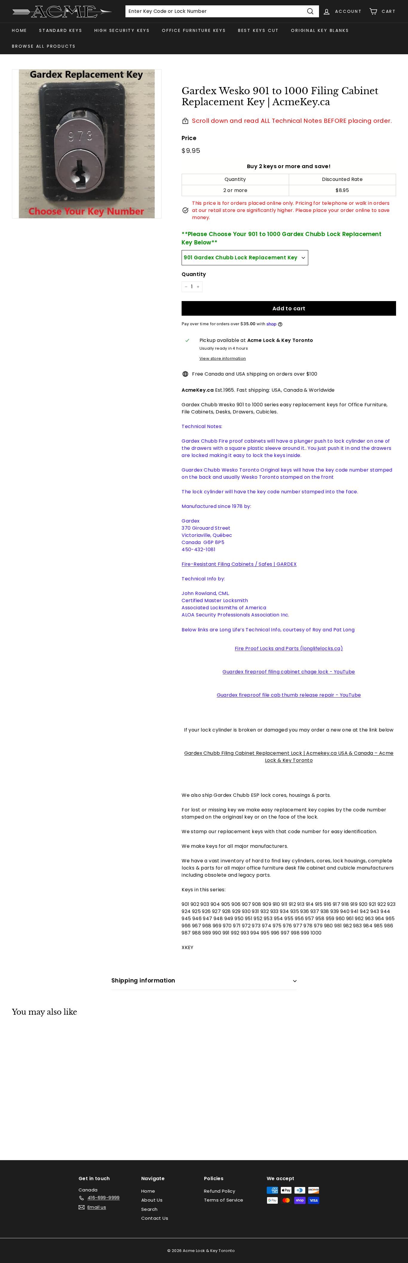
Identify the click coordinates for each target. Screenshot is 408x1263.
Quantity (194, 274)
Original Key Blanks (320, 30)
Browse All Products (44, 46)
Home (19, 30)
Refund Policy (219, 1191)
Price (189, 138)
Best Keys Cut (258, 30)
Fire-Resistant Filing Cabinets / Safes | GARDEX (239, 564)
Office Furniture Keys (194, 30)
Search (149, 1209)
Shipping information (143, 981)
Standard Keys (60, 30)
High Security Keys (122, 30)
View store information (223, 358)
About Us (151, 1200)
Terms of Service (223, 1200)
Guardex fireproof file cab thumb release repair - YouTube (289, 695)
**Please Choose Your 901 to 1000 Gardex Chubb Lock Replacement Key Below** (281, 238)
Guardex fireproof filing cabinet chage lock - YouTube (289, 671)
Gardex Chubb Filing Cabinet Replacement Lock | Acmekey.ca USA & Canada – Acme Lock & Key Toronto (289, 757)
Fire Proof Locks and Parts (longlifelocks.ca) (289, 648)
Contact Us (154, 1218)
